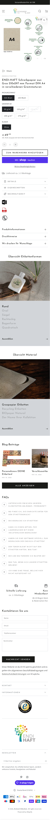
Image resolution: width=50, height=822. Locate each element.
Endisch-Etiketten (9, 76)
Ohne (7, 128)
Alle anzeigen (25, 486)
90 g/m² (8, 110)
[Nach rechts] (44, 58)
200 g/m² (9, 116)
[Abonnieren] (46, 761)
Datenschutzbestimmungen (14, 674)
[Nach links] (38, 58)
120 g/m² (22, 110)
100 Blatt (23, 98)
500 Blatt (9, 98)
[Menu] (3, 11)
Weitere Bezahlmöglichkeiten (25, 166)
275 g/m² (23, 116)
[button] (39, 11)
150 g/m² (35, 110)
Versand (11, 138)
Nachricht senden (18, 659)
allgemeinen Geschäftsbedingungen (27, 670)
